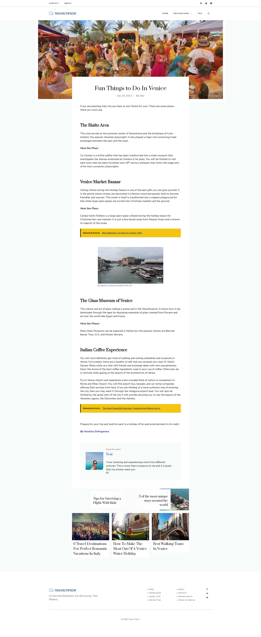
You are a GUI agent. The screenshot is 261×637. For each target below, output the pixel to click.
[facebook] (211, 3)
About (68, 3)
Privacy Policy (185, 597)
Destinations (181, 13)
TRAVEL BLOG (155, 593)
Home (165, 13)
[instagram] (201, 3)
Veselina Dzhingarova (96, 431)
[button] (208, 13)
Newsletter (155, 600)
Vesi (142, 95)
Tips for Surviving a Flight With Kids (107, 501)
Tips (200, 13)
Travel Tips (155, 597)
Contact (54, 3)
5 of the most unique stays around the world (153, 500)
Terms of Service (186, 600)
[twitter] (206, 3)
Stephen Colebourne (109, 285)
